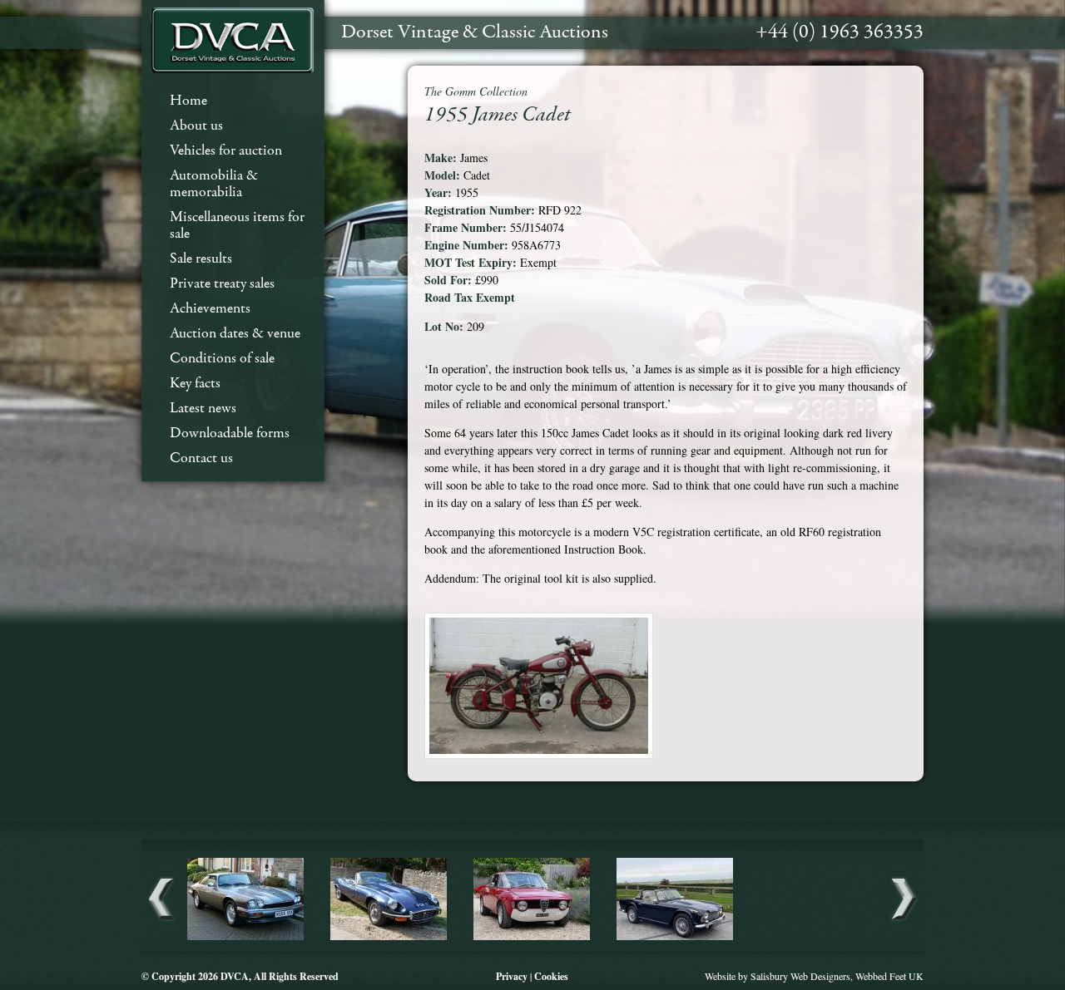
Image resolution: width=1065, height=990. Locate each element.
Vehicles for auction (226, 150)
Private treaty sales (222, 283)
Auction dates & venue (235, 333)
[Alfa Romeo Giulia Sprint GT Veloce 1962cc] (531, 937)
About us (196, 126)
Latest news (203, 408)
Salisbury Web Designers (800, 976)
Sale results (201, 259)
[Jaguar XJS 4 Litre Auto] (245, 937)
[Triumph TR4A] (675, 937)
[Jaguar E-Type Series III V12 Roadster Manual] (388, 937)
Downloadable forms (230, 433)
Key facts (195, 383)
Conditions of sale (222, 358)
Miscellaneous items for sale (237, 225)
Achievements (210, 308)
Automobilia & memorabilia (214, 184)
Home (188, 101)
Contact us (201, 458)
